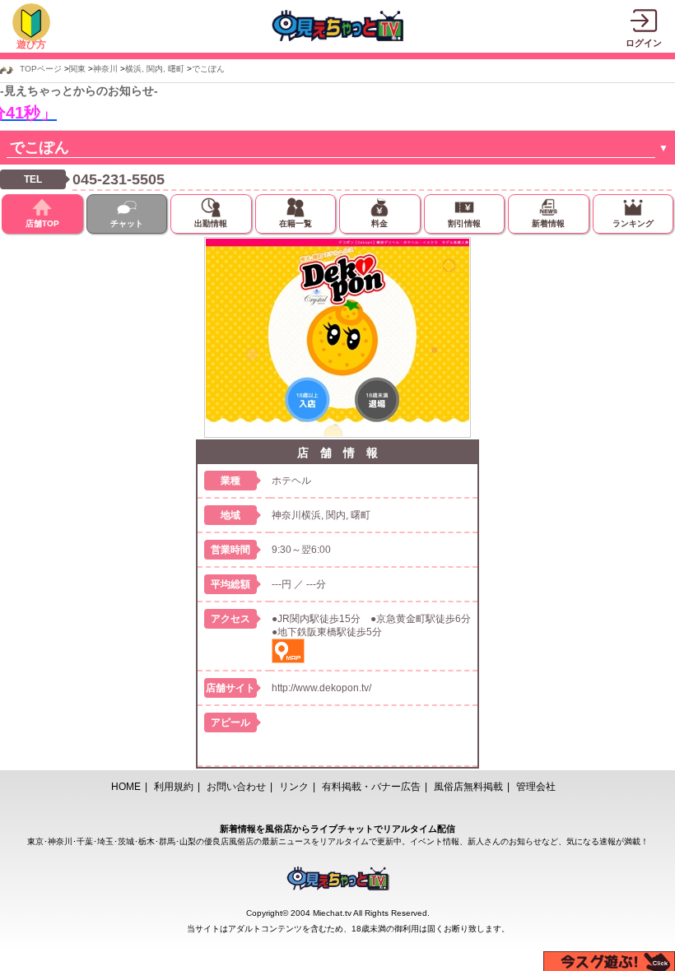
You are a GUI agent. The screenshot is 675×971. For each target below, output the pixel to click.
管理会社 (536, 786)
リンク (294, 786)
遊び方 (31, 44)
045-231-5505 (118, 179)
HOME (126, 786)
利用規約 (173, 786)
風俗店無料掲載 (468, 786)
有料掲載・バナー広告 (371, 786)
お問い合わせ (236, 786)
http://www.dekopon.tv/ (321, 688)
